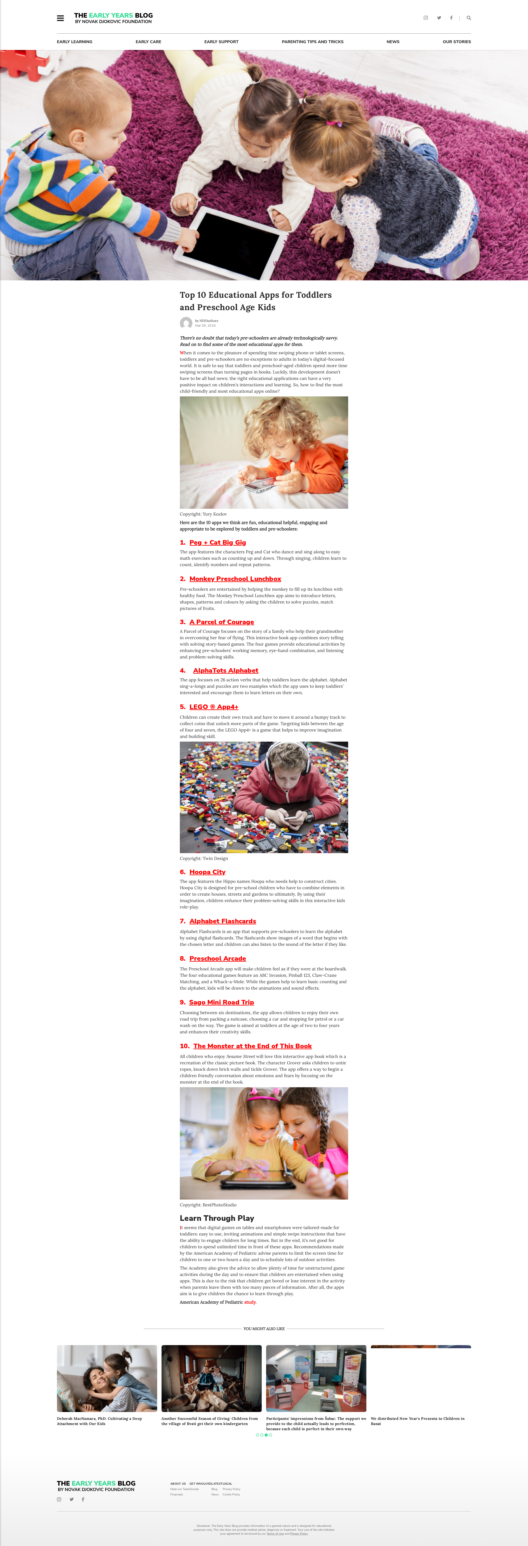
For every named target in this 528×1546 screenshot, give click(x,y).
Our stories (457, 42)
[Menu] (60, 18)
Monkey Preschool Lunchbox (235, 578)
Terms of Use (275, 1534)
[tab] (257, 1435)
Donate (194, 1489)
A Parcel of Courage (222, 622)
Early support (221, 42)
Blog (214, 1489)
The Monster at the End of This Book (252, 1046)
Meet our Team (180, 1489)
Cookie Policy (231, 1494)
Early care (148, 42)
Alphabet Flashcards (223, 921)
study (250, 1302)
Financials (176, 1494)
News (393, 42)
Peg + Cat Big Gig (218, 542)
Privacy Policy (231, 1489)
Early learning (74, 42)
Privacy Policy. (299, 1534)
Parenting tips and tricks (313, 42)
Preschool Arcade (218, 958)
